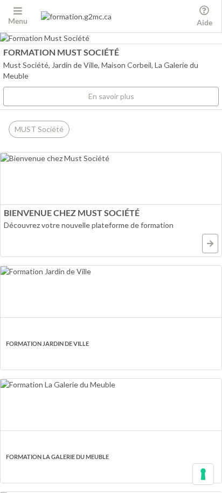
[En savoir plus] (210, 243)
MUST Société (39, 129)
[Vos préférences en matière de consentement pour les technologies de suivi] (203, 474)
